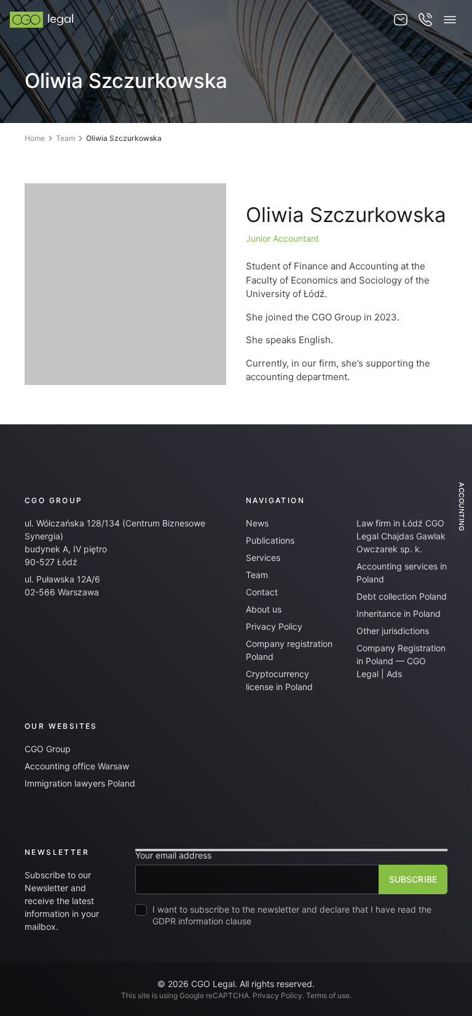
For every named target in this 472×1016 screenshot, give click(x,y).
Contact (262, 592)
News (257, 523)
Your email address (173, 855)
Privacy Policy (274, 626)
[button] (450, 19)
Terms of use (328, 995)
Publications (270, 540)
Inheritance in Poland (398, 613)
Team (65, 138)
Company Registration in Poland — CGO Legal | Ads (401, 661)
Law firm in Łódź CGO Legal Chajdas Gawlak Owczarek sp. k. (401, 536)
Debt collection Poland (401, 596)
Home (35, 138)
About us (263, 609)
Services (263, 557)
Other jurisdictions (392, 630)
